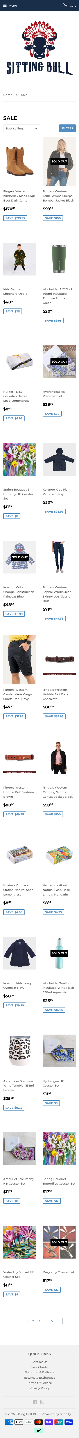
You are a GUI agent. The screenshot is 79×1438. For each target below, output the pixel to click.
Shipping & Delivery (39, 1372)
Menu (13, 5)
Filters (67, 128)
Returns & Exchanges (39, 1377)
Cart (72, 5)
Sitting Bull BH (27, 1414)
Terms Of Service (39, 1383)
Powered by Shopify (56, 1414)
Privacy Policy (39, 1388)
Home (7, 94)
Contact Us (39, 1362)
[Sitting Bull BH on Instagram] (42, 1402)
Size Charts (39, 1367)
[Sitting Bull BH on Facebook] (34, 1402)
